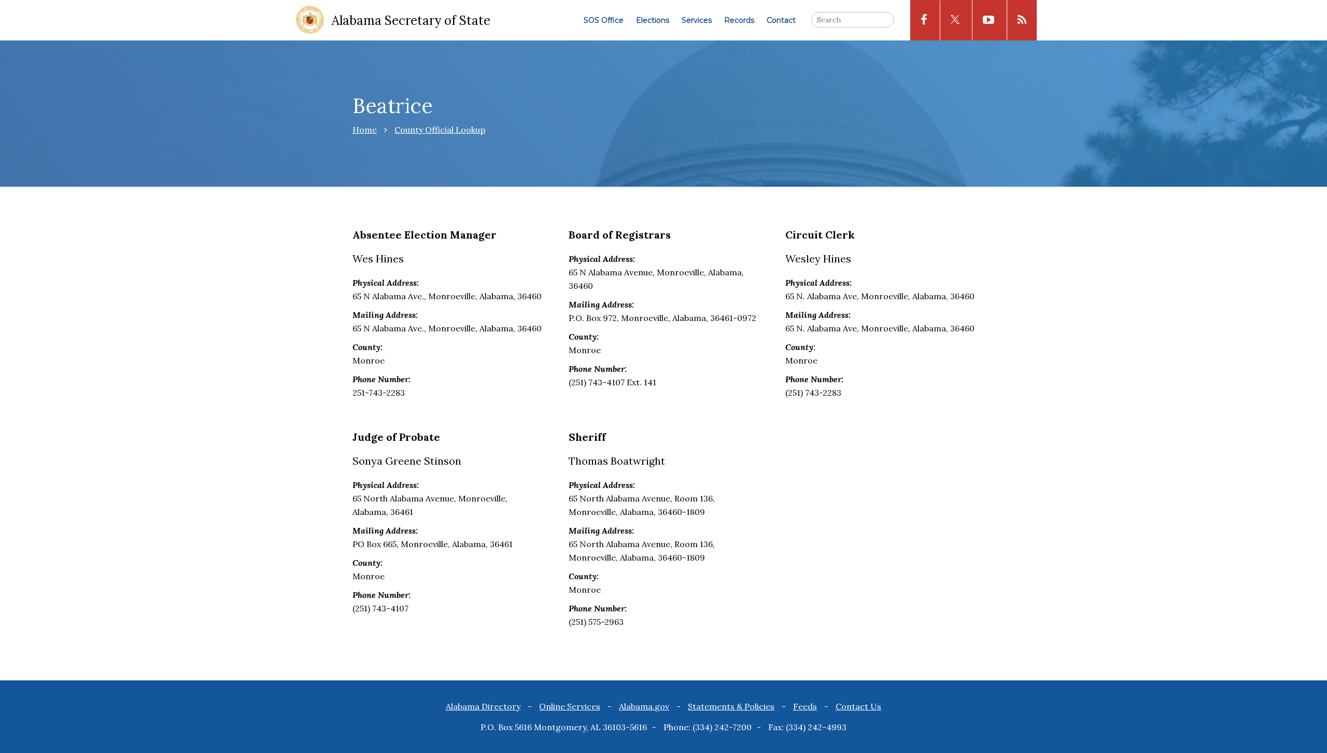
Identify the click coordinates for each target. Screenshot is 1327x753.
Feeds (805, 706)
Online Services (569, 706)
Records (739, 20)
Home (364, 129)
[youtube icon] (988, 20)
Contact (781, 20)
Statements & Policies (731, 706)
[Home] (309, 20)
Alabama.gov (644, 706)
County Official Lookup (439, 129)
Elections (652, 20)
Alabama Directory (483, 706)
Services (697, 20)
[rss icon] (1022, 20)
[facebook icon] (924, 20)
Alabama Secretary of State (411, 20)
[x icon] (955, 20)
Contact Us (858, 706)
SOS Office (604, 20)
